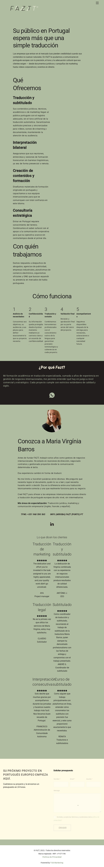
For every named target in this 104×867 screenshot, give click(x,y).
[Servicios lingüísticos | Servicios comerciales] (24, 9)
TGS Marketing (56, 863)
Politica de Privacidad (52, 857)
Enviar (62, 827)
